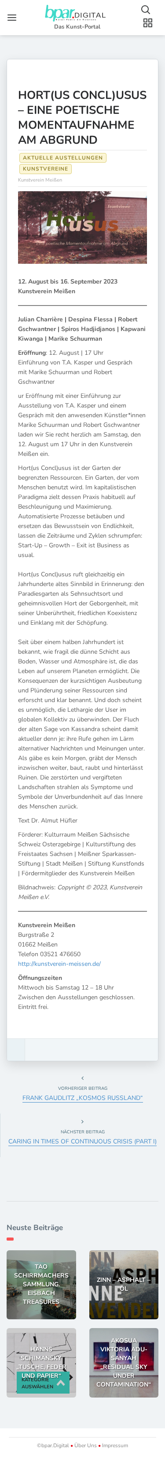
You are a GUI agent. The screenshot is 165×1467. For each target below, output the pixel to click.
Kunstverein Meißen (40, 180)
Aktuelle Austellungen (63, 157)
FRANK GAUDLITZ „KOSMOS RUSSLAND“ (82, 1098)
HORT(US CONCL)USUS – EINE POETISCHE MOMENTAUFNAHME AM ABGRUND (82, 117)
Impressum (114, 1445)
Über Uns (85, 1445)
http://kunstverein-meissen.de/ (59, 964)
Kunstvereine (45, 168)
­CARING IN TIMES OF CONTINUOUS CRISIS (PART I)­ (82, 1141)
